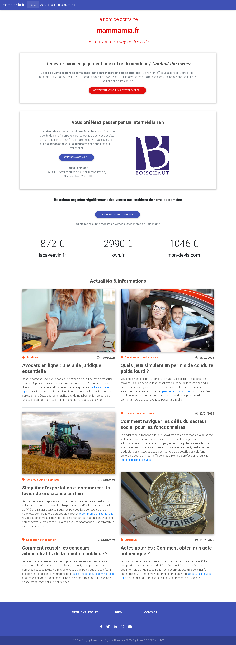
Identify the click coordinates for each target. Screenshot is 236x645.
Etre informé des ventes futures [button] (116, 214)
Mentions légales (85, 612)
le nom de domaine (118, 19)
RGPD (118, 612)
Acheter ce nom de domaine (57, 4)
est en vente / (118, 41)
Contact (151, 612)
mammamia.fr (118, 30)
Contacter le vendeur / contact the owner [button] (116, 90)
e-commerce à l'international (96, 513)
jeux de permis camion (176, 391)
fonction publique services (136, 459)
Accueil (34, 4)
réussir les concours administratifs (93, 573)
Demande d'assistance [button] (75, 157)
